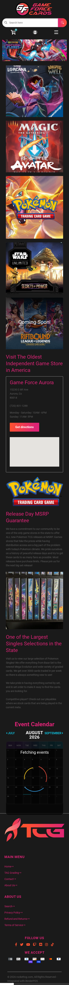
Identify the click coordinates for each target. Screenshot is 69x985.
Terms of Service (13, 925)
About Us (9, 885)
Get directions (24, 427)
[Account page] (35, 32)
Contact (9, 879)
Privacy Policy (12, 912)
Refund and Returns (15, 918)
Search (8, 906)
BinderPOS (31, 980)
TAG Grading (11, 872)
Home (7, 866)
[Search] (62, 22)
